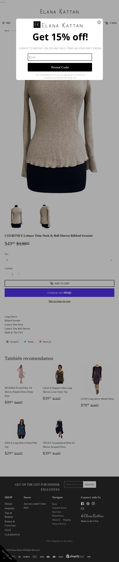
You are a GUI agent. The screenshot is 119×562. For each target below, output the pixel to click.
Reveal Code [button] (60, 67)
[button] (99, 22)
